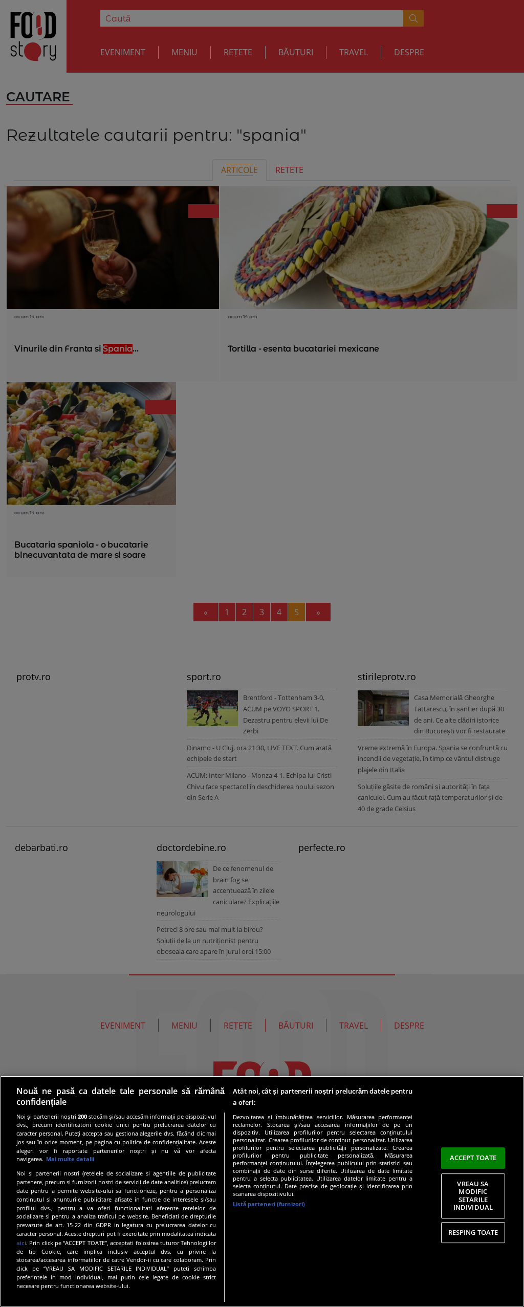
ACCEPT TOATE (473, 1157)
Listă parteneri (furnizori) (269, 1204)
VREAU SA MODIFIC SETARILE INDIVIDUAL (473, 1195)
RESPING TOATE (473, 1232)
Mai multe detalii (70, 1159)
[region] (262, 1191)
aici (21, 1242)
